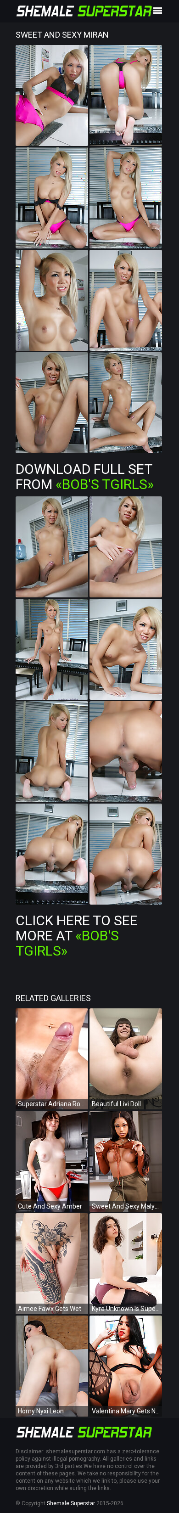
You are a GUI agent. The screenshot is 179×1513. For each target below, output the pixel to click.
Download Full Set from (85, 476)
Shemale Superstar (71, 1503)
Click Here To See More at (77, 935)
